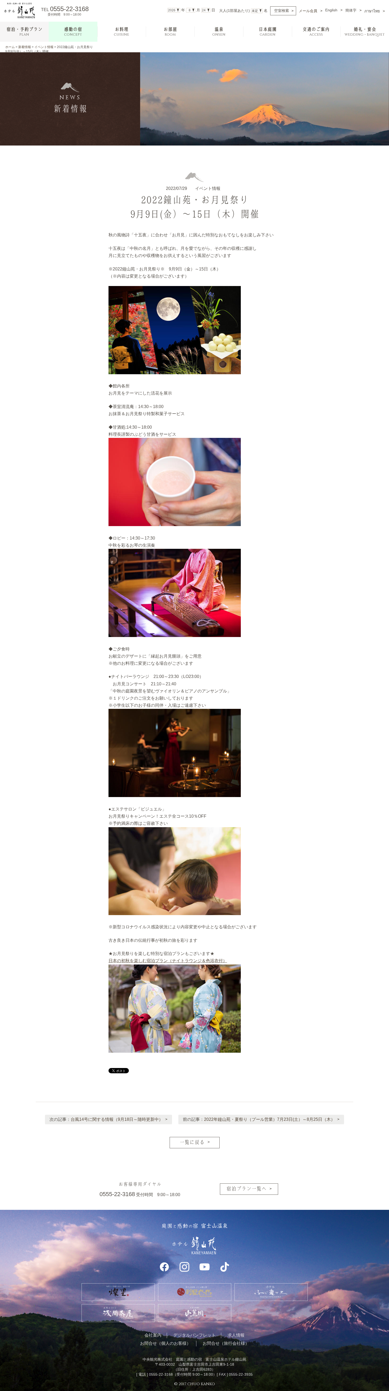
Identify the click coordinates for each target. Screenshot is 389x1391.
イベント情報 (43, 47)
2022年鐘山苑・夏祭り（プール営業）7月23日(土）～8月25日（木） (269, 1119)
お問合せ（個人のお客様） (165, 1343)
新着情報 (24, 47)
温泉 (218, 32)
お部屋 (170, 32)
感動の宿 (73, 32)
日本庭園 (268, 32)
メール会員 (308, 11)
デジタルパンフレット (194, 1335)
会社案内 (152, 1335)
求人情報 (236, 1335)
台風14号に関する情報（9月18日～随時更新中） (117, 1119)
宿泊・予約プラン (24, 32)
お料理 (121, 32)
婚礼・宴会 (365, 32)
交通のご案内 (315, 32)
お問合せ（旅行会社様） (226, 1343)
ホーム (10, 47)
